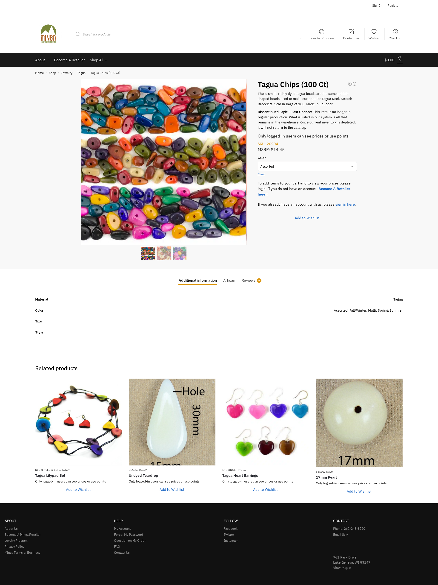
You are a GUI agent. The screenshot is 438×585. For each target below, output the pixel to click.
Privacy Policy (14, 546)
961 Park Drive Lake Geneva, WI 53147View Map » (351, 562)
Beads (133, 469)
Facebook (231, 528)
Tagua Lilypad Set (50, 475)
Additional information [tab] (198, 280)
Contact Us (122, 552)
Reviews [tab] (251, 280)
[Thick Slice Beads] (350, 84)
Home (39, 73)
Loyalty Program (321, 38)
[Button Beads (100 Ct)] (354, 84)
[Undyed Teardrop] (172, 422)
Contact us (351, 38)
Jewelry (66, 73)
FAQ (117, 546)
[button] (393, 60)
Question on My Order (130, 540)
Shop (52, 73)
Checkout (395, 38)
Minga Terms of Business (22, 552)
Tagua (81, 73)
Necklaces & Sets (47, 469)
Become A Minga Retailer (23, 534)
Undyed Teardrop (143, 475)
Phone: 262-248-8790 (349, 528)
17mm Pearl (326, 477)
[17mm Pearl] (359, 423)
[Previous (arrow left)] (8, 292)
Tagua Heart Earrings (240, 475)
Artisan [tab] (229, 280)
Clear (261, 174)
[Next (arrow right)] (430, 292)
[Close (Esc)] (433, 5)
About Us (11, 528)
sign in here (345, 204)
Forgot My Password (128, 534)
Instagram (231, 540)
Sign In (377, 5)
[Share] (423, 5)
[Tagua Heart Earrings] (265, 422)
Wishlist (374, 38)
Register (393, 5)
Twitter (229, 534)
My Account (122, 528)
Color (262, 158)
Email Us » (340, 534)
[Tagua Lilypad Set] (78, 422)
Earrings (229, 469)
